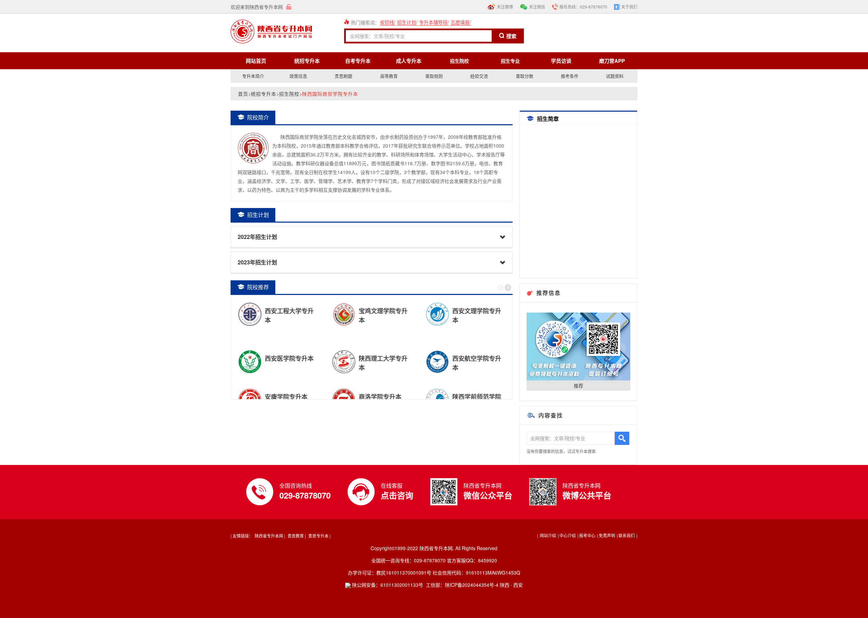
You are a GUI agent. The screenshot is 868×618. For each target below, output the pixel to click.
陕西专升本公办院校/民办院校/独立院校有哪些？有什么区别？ (419, 396)
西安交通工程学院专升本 (325, 358)
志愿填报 (460, 22)
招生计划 (406, 22)
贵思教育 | (297, 536)
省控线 (387, 22)
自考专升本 (358, 60)
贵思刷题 (343, 76)
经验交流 (479, 76)
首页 (243, 93)
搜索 (511, 36)
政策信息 (298, 76)
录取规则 (434, 76)
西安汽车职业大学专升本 (325, 396)
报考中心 (587, 535)
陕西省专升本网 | (270, 536)
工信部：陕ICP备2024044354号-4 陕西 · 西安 (474, 584)
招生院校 (289, 93)
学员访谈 (561, 60)
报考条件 (569, 76)
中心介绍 (568, 535)
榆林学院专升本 (416, 358)
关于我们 (629, 7)
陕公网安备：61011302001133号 (387, 584)
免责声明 (607, 535)
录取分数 (524, 76)
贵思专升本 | (319, 536)
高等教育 (389, 76)
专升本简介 (253, 76)
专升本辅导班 (433, 22)
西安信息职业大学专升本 (419, 310)
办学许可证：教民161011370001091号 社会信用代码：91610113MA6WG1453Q (434, 572)
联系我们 (627, 535)
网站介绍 (548, 535)
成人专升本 (408, 60)
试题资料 (615, 76)
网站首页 (256, 60)
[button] (508, 288)
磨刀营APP (612, 60)
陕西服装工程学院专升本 (325, 310)
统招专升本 (307, 60)
